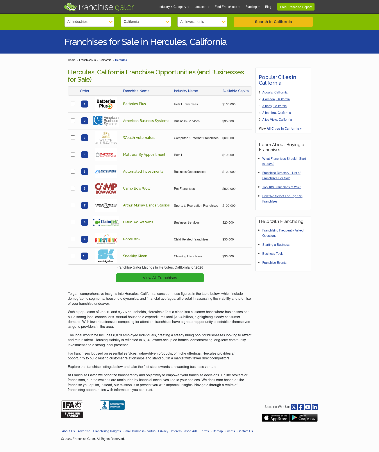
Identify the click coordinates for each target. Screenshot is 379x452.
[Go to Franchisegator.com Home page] (108, 6)
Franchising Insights (107, 431)
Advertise (83, 431)
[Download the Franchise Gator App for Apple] (276, 418)
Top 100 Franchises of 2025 (281, 187)
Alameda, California (276, 99)
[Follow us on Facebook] (294, 406)
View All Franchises (160, 278)
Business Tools (272, 253)
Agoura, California (275, 92)
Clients (230, 431)
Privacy (163, 431)
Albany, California (274, 105)
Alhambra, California (276, 112)
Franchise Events (274, 262)
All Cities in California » (284, 128)
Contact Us (245, 431)
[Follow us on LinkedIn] (315, 406)
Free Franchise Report (296, 7)
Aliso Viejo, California (277, 119)
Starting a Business (276, 244)
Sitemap (217, 431)
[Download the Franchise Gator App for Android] (304, 418)
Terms (204, 431)
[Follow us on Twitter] (301, 406)
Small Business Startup (139, 431)
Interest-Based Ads (184, 431)
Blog (268, 6)
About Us (68, 431)
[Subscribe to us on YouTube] (308, 406)
